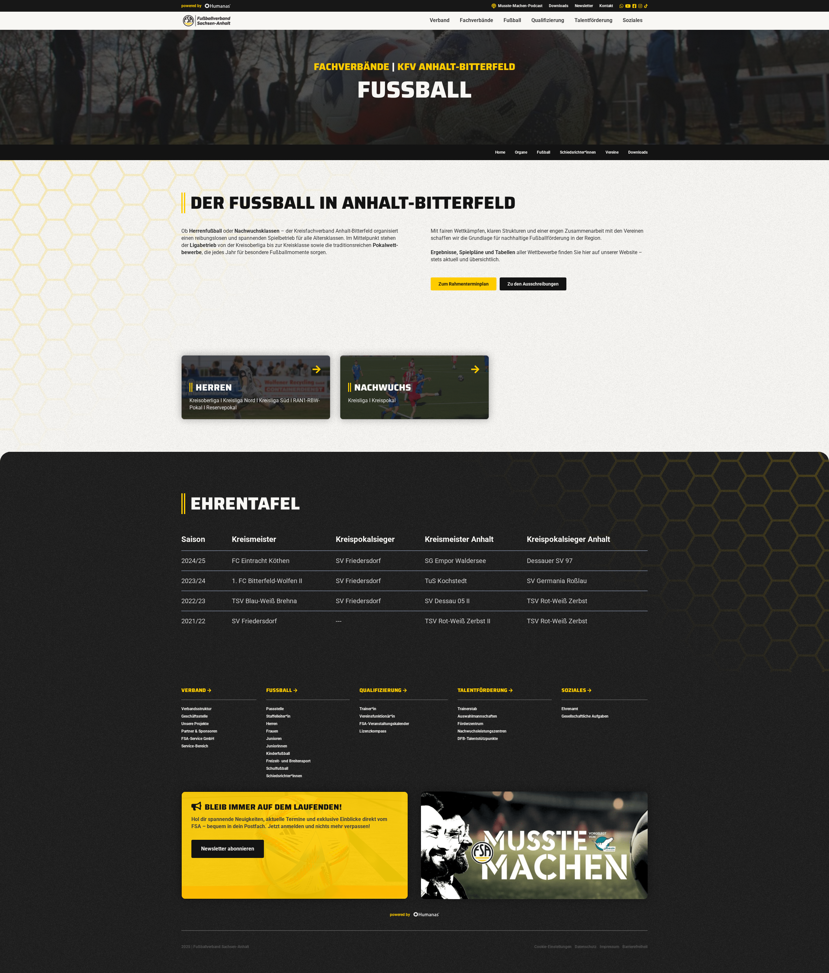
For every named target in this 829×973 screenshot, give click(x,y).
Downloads (558, 6)
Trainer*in (367, 709)
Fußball (512, 20)
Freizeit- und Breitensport (288, 761)
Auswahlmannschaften (477, 716)
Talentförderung (593, 20)
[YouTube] (627, 6)
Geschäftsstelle (194, 716)
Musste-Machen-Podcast (520, 6)
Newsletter (584, 6)
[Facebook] (634, 6)
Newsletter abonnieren (227, 849)
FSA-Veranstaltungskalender (384, 723)
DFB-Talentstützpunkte (478, 738)
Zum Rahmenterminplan (463, 284)
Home (500, 152)
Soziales (632, 20)
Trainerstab (467, 709)
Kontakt (606, 6)
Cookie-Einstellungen (553, 946)
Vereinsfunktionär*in (377, 716)
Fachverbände (476, 20)
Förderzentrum (470, 723)
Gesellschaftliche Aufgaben (585, 716)
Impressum (609, 946)
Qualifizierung (547, 20)
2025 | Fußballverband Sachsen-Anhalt (215, 946)
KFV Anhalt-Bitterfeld (456, 66)
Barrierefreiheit (635, 946)
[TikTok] (646, 6)
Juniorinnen (276, 746)
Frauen (272, 731)
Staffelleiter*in (278, 716)
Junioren (274, 738)
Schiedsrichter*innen (578, 152)
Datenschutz (585, 946)
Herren (272, 723)
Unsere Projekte (195, 723)
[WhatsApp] (621, 6)
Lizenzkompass (372, 731)
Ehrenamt (570, 709)
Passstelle (275, 709)
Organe (521, 152)
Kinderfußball (278, 753)
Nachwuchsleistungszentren (482, 731)
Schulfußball (277, 768)
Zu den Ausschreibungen (533, 284)
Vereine (612, 152)
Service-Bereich (194, 746)
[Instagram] (640, 6)
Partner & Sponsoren (199, 731)
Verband (439, 20)
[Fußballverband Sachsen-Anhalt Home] (206, 21)
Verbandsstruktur (196, 709)
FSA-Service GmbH (197, 738)
